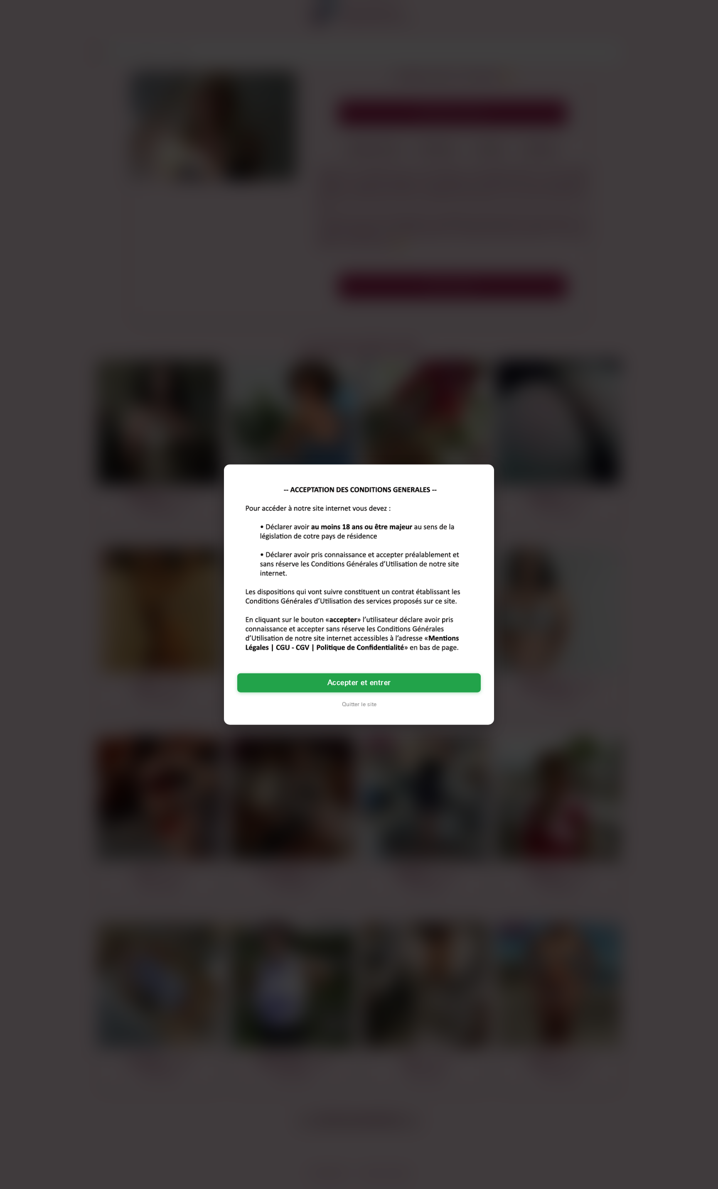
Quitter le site (359, 704)
